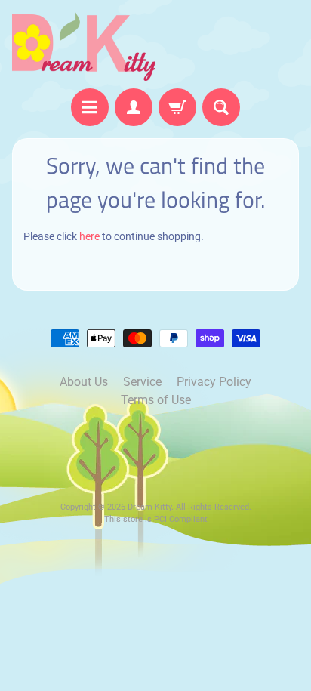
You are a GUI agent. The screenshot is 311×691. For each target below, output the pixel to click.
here (89, 236)
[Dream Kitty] (84, 46)
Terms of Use (156, 400)
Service (142, 382)
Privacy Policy (214, 382)
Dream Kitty (149, 507)
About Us (84, 382)
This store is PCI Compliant (156, 519)
